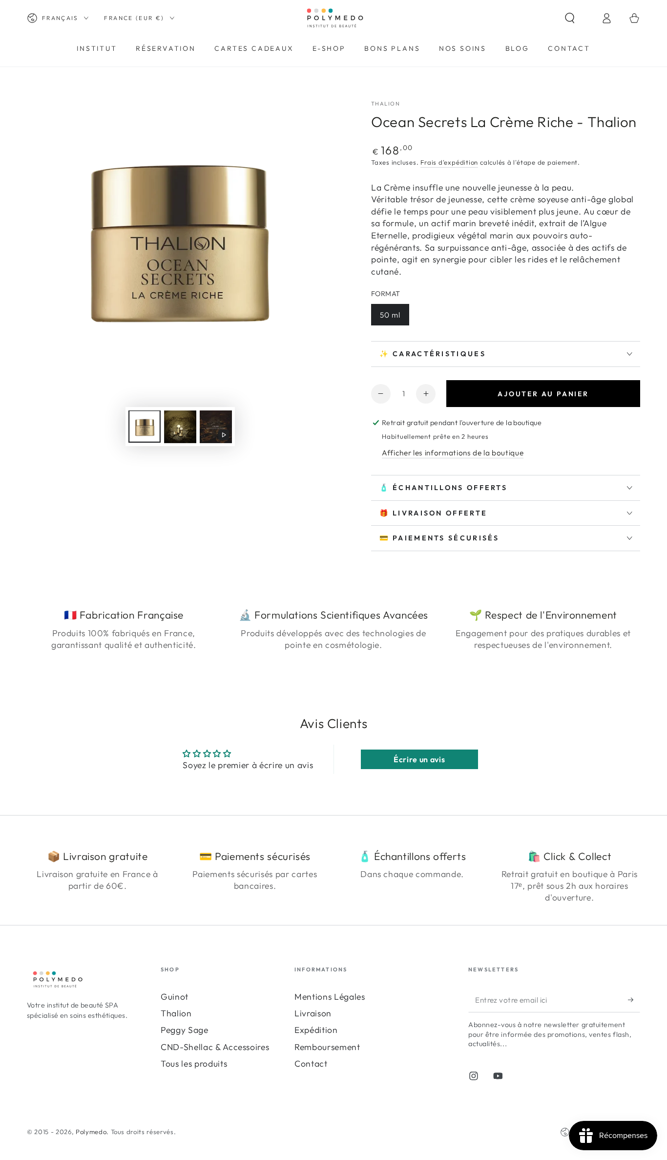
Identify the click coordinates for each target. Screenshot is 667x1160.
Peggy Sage (184, 1029)
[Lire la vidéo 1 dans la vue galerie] (216, 426)
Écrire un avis (419, 759)
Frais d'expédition (449, 162)
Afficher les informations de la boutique (452, 452)
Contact (311, 1063)
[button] (578, 18)
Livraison (313, 1013)
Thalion (176, 1013)
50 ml (390, 315)
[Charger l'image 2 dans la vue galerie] (180, 426)
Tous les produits (194, 1063)
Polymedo (91, 1132)
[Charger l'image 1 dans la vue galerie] (144, 426)
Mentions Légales (329, 996)
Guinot (174, 996)
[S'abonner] (634, 999)
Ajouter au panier (543, 393)
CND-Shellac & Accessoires (215, 1047)
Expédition (316, 1029)
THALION (385, 103)
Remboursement (327, 1047)
